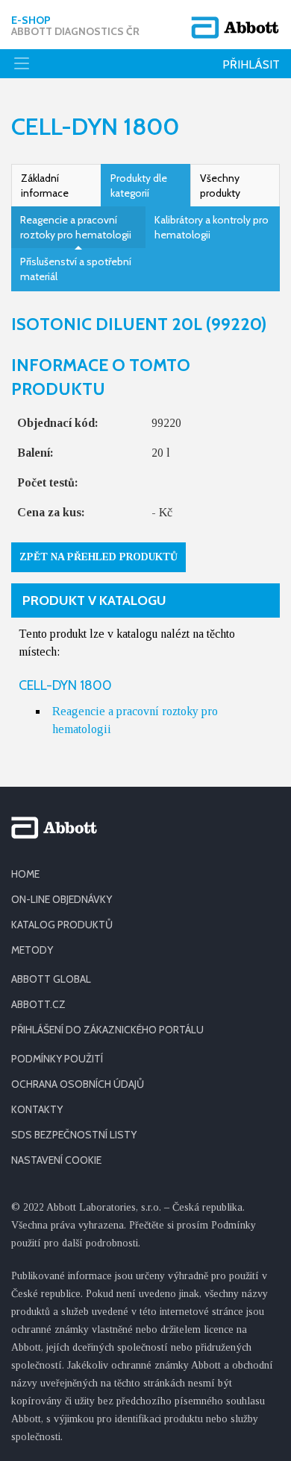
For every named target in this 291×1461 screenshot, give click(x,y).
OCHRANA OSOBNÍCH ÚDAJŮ (77, 1084)
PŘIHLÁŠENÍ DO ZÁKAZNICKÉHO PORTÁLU (107, 1029)
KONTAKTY (37, 1109)
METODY (32, 950)
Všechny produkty (220, 185)
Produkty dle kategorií (138, 185)
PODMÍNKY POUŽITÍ (57, 1058)
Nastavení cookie (56, 1160)
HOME (25, 874)
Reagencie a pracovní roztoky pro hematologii (75, 227)
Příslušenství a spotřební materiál (75, 269)
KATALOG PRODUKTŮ (62, 924)
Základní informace (45, 185)
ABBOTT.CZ (38, 1004)
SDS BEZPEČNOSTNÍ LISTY (74, 1134)
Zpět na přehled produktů (98, 556)
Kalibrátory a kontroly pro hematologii (211, 227)
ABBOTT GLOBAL (51, 979)
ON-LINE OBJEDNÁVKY (61, 899)
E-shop (75, 26)
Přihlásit (251, 64)
